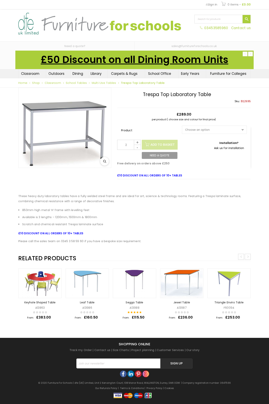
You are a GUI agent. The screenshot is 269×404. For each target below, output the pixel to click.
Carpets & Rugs (124, 73)
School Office (159, 73)
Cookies (169, 388)
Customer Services (170, 350)
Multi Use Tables (104, 83)
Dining (77, 73)
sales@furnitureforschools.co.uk (194, 46)
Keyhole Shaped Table (40, 302)
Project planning (142, 350)
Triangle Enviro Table (229, 302)
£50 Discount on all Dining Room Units (134, 59)
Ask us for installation (229, 148)
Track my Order (81, 350)
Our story (192, 350)
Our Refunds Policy (106, 388)
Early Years (190, 73)
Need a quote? (74, 46)
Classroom (30, 73)
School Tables (76, 83)
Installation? (228, 143)
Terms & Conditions (132, 388)
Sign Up (176, 363)
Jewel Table (181, 302)
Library (96, 73)
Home (22, 83)
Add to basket (162, 144)
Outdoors (56, 73)
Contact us (241, 28)
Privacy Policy (155, 388)
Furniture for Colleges (228, 73)
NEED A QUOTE (159, 155)
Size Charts (121, 350)
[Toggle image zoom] (104, 161)
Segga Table (134, 302)
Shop (36, 83)
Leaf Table (87, 302)
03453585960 (216, 28)
